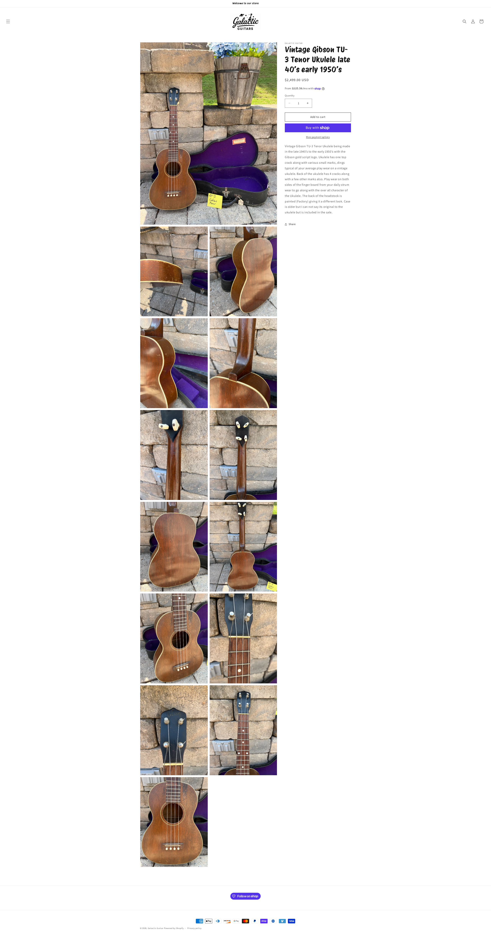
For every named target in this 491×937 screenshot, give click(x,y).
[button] (8, 21)
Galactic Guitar (156, 928)
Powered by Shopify (174, 928)
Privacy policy (194, 928)
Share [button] (292, 224)
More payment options (318, 137)
